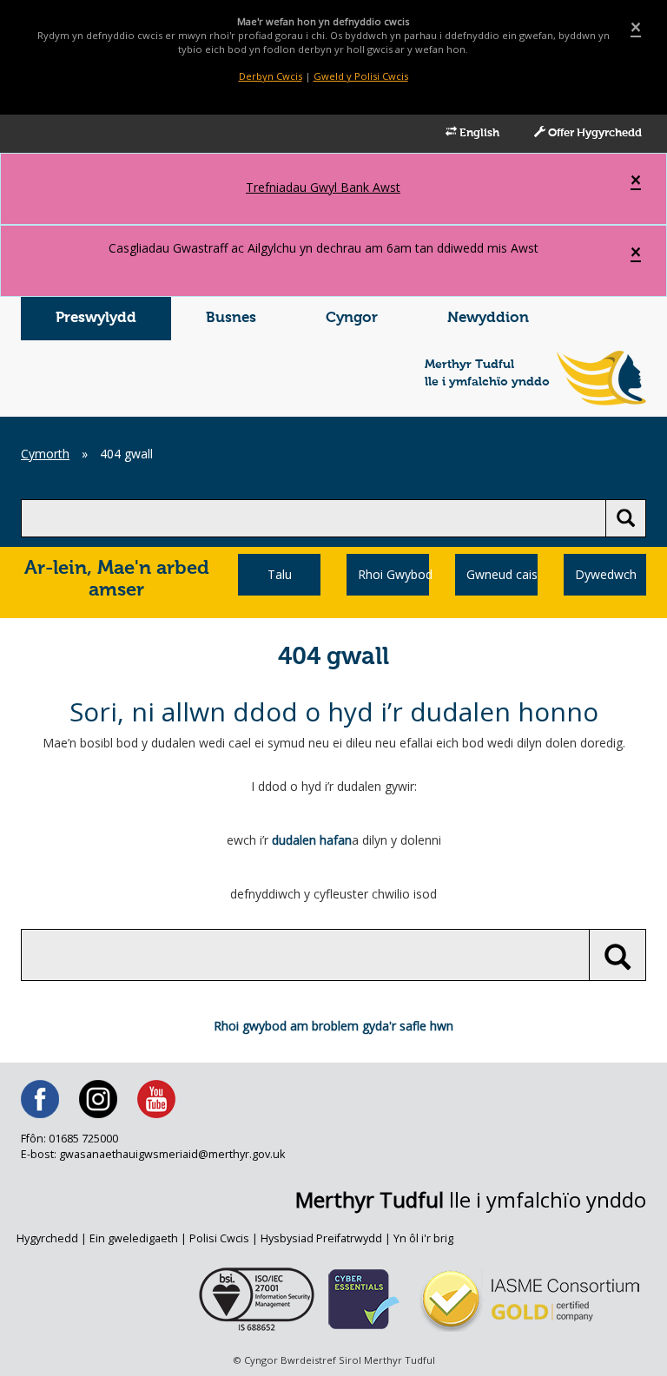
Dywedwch (606, 574)
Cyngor (352, 318)
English (478, 133)
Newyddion (488, 318)
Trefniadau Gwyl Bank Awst (323, 187)
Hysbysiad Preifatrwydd (321, 1238)
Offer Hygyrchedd (593, 133)
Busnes (231, 318)
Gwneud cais (502, 574)
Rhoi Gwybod (393, 574)
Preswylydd (96, 318)
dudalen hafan (312, 840)
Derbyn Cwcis (270, 75)
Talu (279, 574)
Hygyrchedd (47, 1238)
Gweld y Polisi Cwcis (361, 75)
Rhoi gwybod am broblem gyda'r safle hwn (333, 1025)
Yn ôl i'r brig (423, 1238)
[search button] (625, 518)
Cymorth (45, 453)
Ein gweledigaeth (133, 1238)
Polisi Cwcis (219, 1238)
